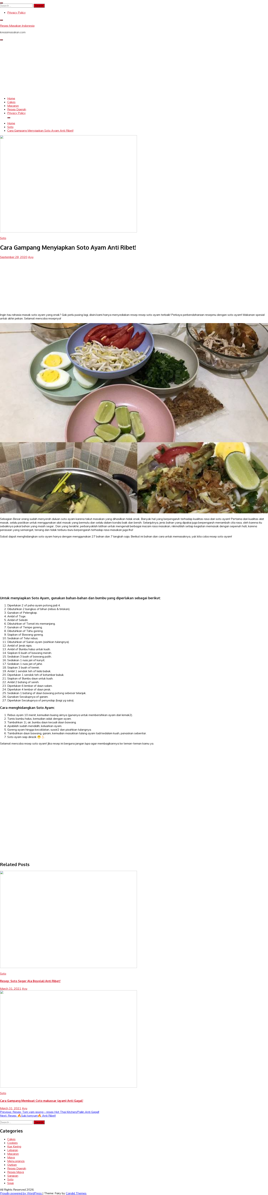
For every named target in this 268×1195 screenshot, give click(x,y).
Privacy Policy (16, 12)
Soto (3, 238)
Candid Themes (76, 1193)
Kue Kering (14, 1146)
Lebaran (12, 1150)
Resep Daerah (16, 109)
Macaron (13, 105)
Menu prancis (16, 1161)
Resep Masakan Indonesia (17, 25)
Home (11, 98)
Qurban (12, 1164)
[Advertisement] (134, 68)
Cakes (11, 102)
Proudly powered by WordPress (21, 1193)
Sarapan (12, 1175)
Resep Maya (15, 1172)
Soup (10, 1183)
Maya (11, 1157)
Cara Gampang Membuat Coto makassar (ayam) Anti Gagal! (41, 1101)
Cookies (12, 1143)
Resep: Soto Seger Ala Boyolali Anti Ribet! (30, 981)
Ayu (30, 257)
